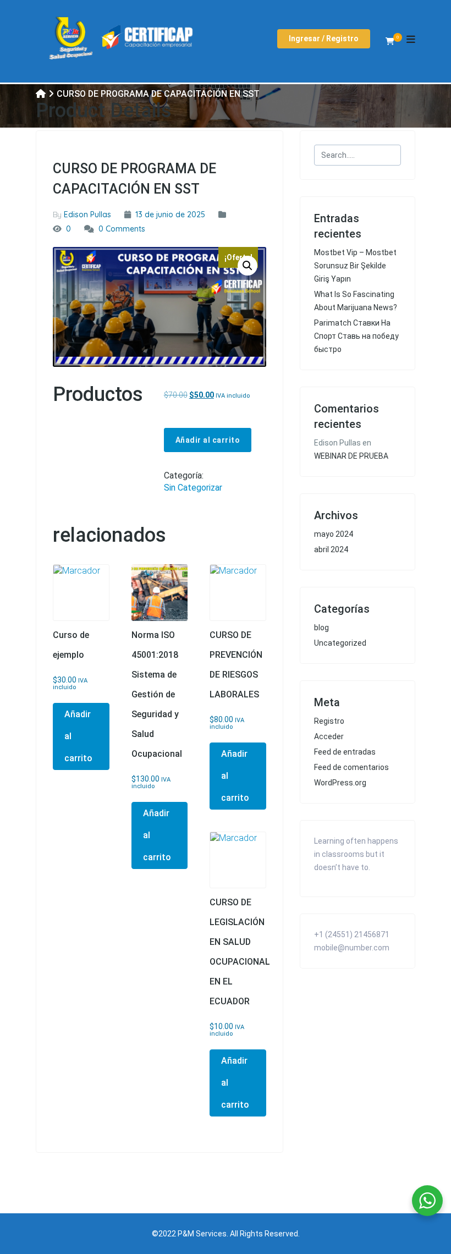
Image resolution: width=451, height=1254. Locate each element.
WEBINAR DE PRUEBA (351, 456)
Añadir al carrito (207, 440)
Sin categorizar (193, 487)
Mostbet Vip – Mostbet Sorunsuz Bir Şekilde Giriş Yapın (355, 265)
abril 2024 (331, 549)
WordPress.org (340, 782)
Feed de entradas (345, 751)
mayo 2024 (333, 534)
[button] (247, 266)
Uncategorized (340, 643)
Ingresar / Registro (324, 38)
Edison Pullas (87, 214)
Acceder (329, 736)
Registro (329, 721)
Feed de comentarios (351, 767)
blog (321, 627)
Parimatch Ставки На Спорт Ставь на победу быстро (356, 336)
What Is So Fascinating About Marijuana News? (355, 301)
